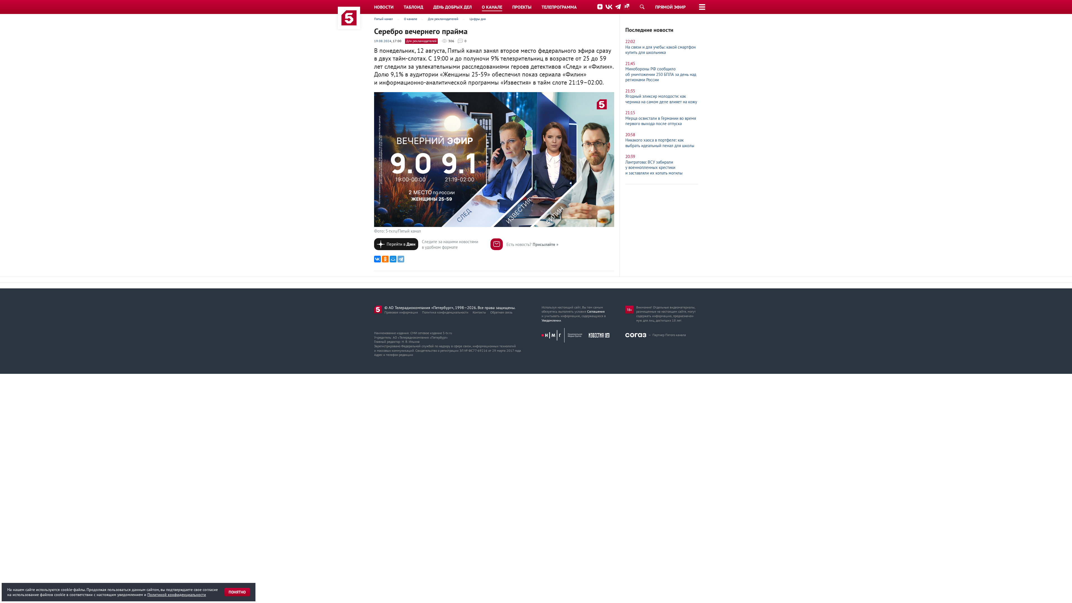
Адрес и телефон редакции (393, 355)
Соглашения (596, 311)
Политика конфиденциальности (445, 312)
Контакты (479, 312)
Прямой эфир (670, 7)
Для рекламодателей (421, 41)
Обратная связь (501, 312)
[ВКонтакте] (377, 259)
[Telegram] (401, 259)
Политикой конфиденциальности (176, 594)
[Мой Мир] (393, 259)
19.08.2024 (382, 41)
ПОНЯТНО (237, 592)
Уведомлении (551, 320)
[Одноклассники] (385, 259)
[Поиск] (642, 6)
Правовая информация (401, 312)
